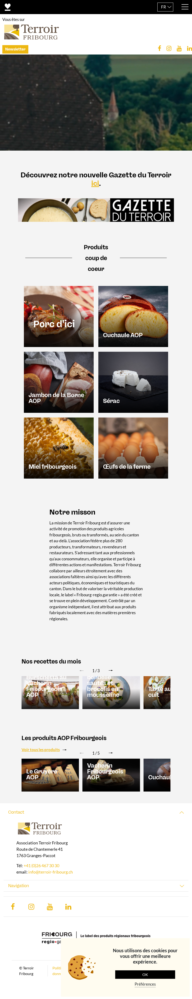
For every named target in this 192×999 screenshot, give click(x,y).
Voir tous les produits (41, 749)
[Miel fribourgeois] (59, 447)
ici (95, 183)
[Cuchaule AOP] (133, 315)
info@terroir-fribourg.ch (50, 871)
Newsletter (15, 49)
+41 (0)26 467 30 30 (41, 865)
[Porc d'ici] (59, 315)
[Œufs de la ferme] (133, 447)
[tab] (96, 812)
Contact (16, 812)
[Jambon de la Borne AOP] (59, 381)
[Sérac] (133, 381)
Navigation (18, 885)
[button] (111, 670)
